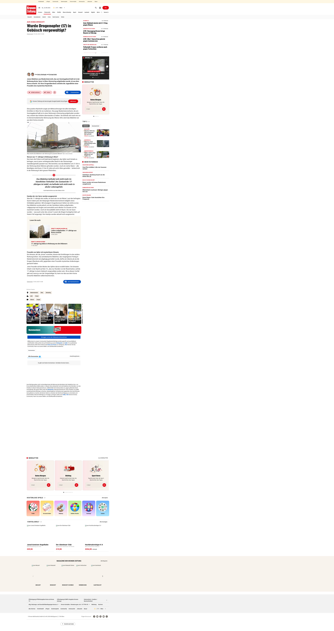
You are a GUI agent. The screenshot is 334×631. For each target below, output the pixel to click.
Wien (53, 12)
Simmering (48, 292)
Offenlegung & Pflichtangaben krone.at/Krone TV (41, 600)
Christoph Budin (53, 74)
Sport (74, 12)
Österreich (47, 12)
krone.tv (106, 12)
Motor (98, 12)
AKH (31, 296)
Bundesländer (37, 17)
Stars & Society (67, 12)
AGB (66, 343)
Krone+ (40, 12)
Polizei (36, 296)
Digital (93, 12)
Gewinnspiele (64, 1)
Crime (49, 17)
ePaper (48, 1)
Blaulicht (30, 17)
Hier (66, 344)
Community (55, 1)
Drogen (38, 299)
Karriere (100, 604)
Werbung (94, 604)
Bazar (96, 1)
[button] (101, 12)
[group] (33, 314)
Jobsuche (89, 1)
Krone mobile (73, 1)
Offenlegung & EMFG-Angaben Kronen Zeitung (67, 600)
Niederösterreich (34, 292)
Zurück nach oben (68, 624)
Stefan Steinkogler (41, 74)
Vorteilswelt (41, 1)
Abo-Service (32, 608)
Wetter (62, 17)
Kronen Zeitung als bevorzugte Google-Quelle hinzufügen (54, 101)
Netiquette (59, 343)
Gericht (44, 17)
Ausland (87, 12)
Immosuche (82, 1)
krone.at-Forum (52, 344)
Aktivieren (73, 101)
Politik (59, 12)
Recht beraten (56, 17)
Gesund (80, 12)
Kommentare (72, 92)
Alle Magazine (104, 561)
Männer (32, 299)
